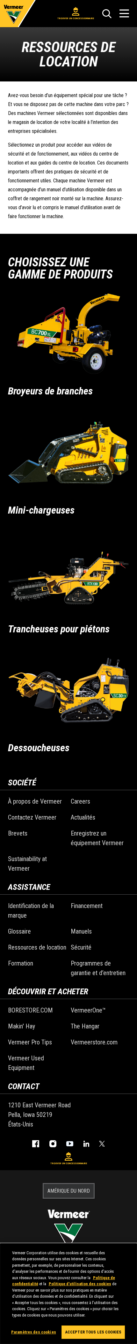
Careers (80, 801)
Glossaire (19, 931)
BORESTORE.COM (30, 1010)
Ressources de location (37, 947)
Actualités (83, 817)
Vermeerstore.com (94, 1042)
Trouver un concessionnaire (75, 18)
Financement (87, 906)
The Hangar (85, 1026)
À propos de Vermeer (35, 801)
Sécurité (81, 947)
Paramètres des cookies (33, 1332)
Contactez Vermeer (32, 817)
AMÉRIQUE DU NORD (68, 1191)
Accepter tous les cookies (93, 1332)
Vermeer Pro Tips (30, 1042)
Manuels (81, 931)
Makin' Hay (21, 1026)
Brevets (17, 833)
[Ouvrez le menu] (124, 14)
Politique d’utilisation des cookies (80, 1283)
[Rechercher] (107, 14)
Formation (20, 963)
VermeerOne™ (88, 1010)
